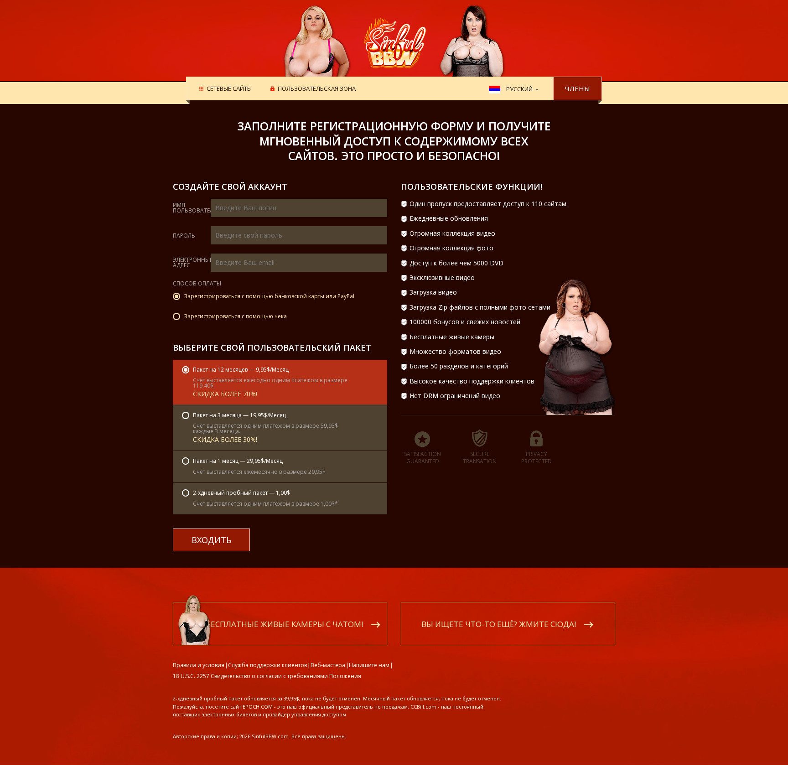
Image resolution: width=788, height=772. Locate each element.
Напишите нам (369, 665)
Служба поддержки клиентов (267, 665)
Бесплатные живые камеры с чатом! (284, 624)
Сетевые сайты (229, 89)
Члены (577, 88)
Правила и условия (198, 665)
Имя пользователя (195, 207)
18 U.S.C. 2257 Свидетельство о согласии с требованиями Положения (267, 676)
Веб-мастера (328, 665)
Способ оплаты (197, 284)
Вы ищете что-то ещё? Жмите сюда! (498, 624)
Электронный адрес (193, 262)
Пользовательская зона (317, 89)
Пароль (184, 235)
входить (211, 539)
